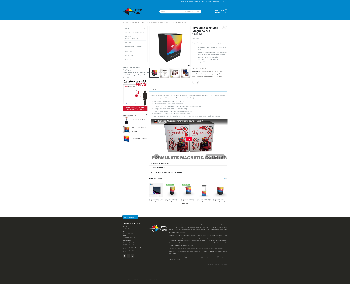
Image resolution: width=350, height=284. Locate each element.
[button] (149, 46)
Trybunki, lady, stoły (218, 71)
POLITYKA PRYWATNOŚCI (214, 264)
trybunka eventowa (197, 76)
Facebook (193, 82)
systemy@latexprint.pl (129, 237)
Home (127, 28)
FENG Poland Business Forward (204, 249)
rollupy (177, 229)
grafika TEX (203, 74)
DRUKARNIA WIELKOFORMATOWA (131, 37)
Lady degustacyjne (186, 199)
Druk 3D (128, 42)
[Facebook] (221, 1)
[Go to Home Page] (123, 22)
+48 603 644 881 (221, 13)
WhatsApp (197, 82)
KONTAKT (224, 264)
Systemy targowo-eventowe (134, 32)
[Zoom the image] (135, 80)
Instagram (132, 256)
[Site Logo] (134, 11)
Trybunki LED (168, 199)
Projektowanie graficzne (133, 47)
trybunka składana (208, 76)
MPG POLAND (129, 55)
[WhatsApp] (226, 1)
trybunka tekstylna (218, 76)
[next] (226, 27)
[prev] (223, 27)
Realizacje (128, 51)
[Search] (198, 11)
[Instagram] (223, 1)
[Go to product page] (188, 190)
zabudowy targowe (216, 227)
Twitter (128, 256)
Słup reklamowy (153, 199)
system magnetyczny (211, 74)
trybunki (181, 229)
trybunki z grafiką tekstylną (205, 71)
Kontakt (128, 60)
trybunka (220, 74)
